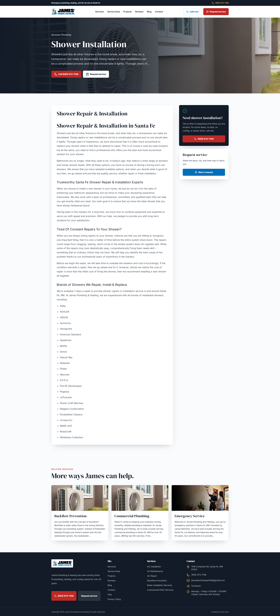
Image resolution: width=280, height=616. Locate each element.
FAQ (110, 594)
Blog (149, 11)
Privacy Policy (114, 599)
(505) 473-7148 (222, 3)
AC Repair (152, 576)
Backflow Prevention (157, 580)
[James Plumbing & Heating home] (63, 11)
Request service (218, 11)
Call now (194, 11)
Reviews (139, 11)
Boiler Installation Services (159, 585)
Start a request (205, 172)
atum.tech (224, 612)
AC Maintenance (155, 571)
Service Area (113, 11)
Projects (127, 11)
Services (99, 11)
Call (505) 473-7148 (68, 74)
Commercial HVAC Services (160, 590)
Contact (159, 11)
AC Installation (154, 566)
